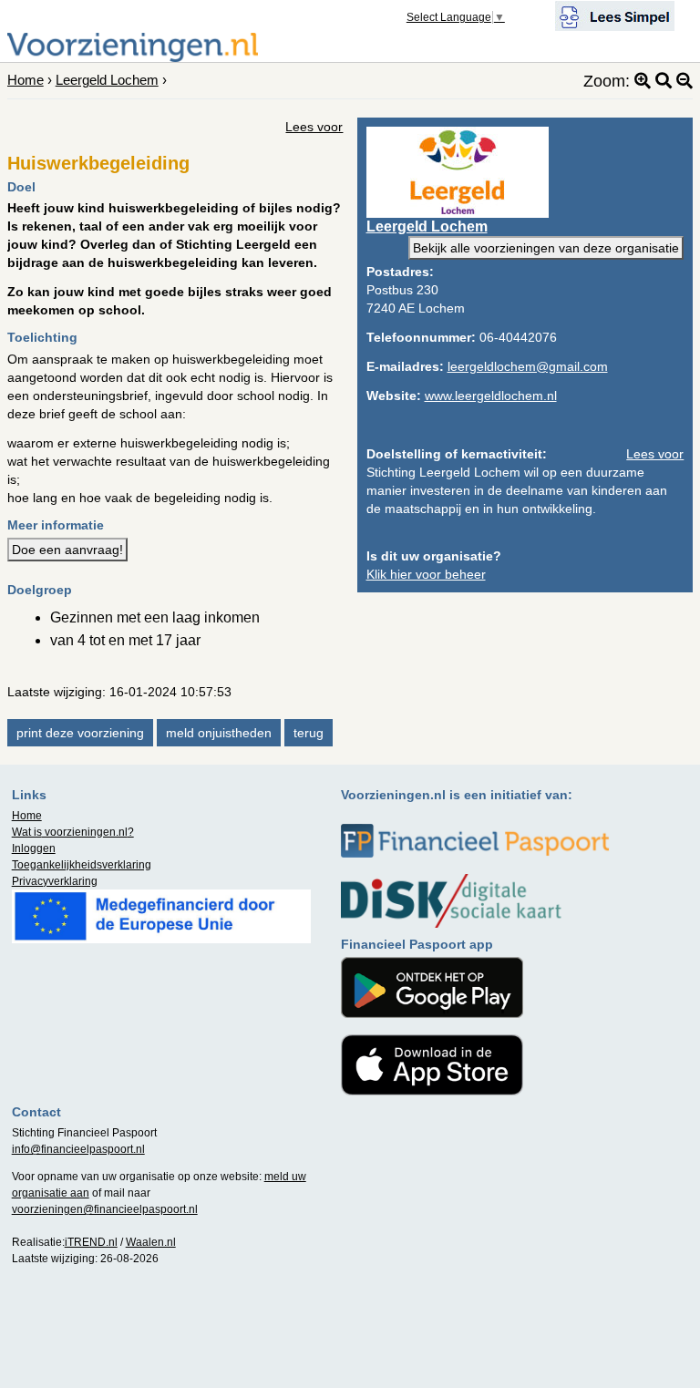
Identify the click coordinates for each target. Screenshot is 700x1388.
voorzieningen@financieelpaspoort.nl (105, 1209)
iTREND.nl (91, 1242)
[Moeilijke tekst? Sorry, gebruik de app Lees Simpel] (614, 14)
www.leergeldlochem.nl (491, 395)
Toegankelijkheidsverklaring (81, 865)
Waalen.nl (151, 1242)
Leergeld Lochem (107, 79)
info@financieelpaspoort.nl (78, 1149)
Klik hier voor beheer (426, 574)
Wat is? (73, 832)
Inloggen (34, 848)
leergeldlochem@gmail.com (528, 366)
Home (25, 79)
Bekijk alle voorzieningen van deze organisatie (546, 248)
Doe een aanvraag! (67, 549)
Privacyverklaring (55, 881)
